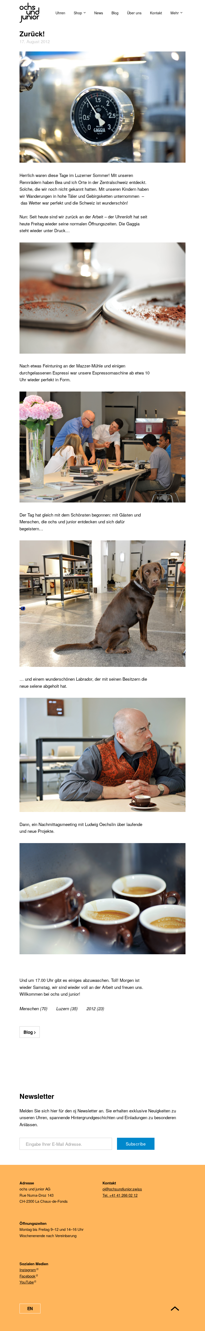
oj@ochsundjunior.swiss (122, 1188)
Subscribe (136, 1143)
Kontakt (156, 12)
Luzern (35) (67, 1008)
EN (30, 1308)
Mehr (174, 12)
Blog (115, 12)
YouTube (27, 1282)
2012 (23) (95, 1008)
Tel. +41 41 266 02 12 (120, 1195)
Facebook (28, 1276)
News (98, 12)
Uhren (60, 12)
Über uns (134, 12)
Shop (78, 12)
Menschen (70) (34, 1008)
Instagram (28, 1269)
